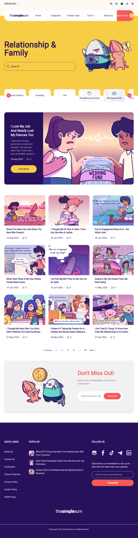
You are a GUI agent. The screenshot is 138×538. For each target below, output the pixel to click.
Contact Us (9, 459)
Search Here (122, 15)
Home (38, 15)
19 (85, 350)
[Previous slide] (8, 95)
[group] (15, 95)
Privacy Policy (11, 482)
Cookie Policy (10, 489)
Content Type (73, 15)
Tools (89, 15)
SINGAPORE (10, 3)
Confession (9, 467)
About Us (108, 15)
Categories (56, 15)
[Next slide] (129, 95)
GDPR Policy (10, 497)
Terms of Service (12, 474)
